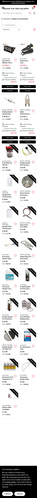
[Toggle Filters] (34, 29)
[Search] (30, 13)
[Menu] (3, 8)
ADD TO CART (10, 86)
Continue (7, 494)
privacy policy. (11, 482)
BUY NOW (9, 90)
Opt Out (19, 494)
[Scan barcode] (34, 13)
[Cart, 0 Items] (33, 8)
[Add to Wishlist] (15, 59)
